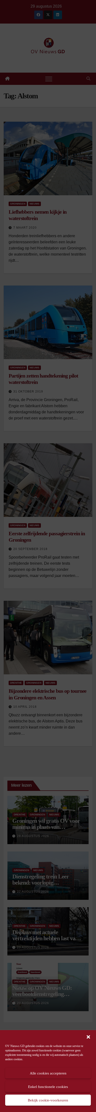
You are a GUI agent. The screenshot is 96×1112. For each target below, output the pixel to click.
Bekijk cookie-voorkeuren (48, 1100)
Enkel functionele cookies (48, 1087)
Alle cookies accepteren (48, 1073)
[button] (88, 1036)
